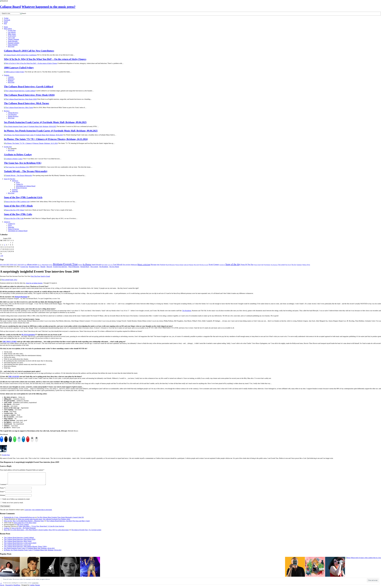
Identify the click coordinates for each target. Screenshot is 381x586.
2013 (1, 264)
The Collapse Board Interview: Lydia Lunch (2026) (20, 543)
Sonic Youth (257, 264)
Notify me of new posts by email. (12, 502)
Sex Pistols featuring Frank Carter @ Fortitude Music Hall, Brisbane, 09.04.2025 (45, 122)
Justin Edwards (12, 41)
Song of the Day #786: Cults (18, 214)
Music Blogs (8, 28)
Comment (3, 484)
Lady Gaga (110, 264)
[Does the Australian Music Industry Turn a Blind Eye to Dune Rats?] (50, 567)
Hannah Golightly (13, 43)
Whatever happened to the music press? (48, 6)
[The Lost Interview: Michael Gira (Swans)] (295, 567)
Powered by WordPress (12, 585)
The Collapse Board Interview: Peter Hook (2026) (29, 95)
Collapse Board (10, 6)
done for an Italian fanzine (34, 283)
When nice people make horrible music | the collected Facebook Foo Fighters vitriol (44, 519)
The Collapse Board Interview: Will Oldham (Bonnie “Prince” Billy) (25, 546)
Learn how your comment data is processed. (38, 509)
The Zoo (293, 264)
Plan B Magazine (170, 264)
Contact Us (19, 184)
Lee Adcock (12, 32)
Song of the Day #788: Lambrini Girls (23, 197)
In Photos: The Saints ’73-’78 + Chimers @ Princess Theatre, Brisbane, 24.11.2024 (46, 139)
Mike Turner (12, 34)
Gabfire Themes (35, 585)
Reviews (6, 111)
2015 (8, 264)
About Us (15, 180)
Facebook (7, 20)
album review (32, 264)
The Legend (281, 264)
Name (2, 488)
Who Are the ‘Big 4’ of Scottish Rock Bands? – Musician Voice (24, 521)
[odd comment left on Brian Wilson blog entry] (10, 567)
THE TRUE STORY (9, 341)
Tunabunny (299, 264)
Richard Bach (84, 267)
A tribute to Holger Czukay (18, 154)
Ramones (191, 264)
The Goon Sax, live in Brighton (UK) (22, 163)
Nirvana (153, 265)
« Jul (1, 255)
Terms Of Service (21, 188)
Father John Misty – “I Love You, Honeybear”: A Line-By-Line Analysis (41, 526)
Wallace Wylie (306, 264)
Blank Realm (45, 264)
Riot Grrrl (196, 264)
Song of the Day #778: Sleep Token (25, 522)
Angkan (6, 528)
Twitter (6, 18)
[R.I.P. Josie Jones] (70, 567)
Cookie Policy (35, 583)
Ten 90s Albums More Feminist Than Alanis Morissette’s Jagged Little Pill (60, 517)
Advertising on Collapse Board (25, 186)
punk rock (186, 264)
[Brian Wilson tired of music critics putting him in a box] (363, 558)
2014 (4, 264)
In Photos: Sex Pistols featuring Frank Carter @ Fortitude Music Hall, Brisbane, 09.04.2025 (51, 130)
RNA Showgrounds (203, 264)
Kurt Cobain (104, 264)
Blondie (42, 267)
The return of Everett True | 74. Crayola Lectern (86, 530)
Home (6, 27)
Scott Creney (12, 36)
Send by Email (45, 276)
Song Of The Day (9, 179)
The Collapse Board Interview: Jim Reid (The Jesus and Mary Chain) (68, 521)
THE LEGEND (13, 376)
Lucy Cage (11, 37)
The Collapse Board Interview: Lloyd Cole (17, 545)
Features (6, 75)
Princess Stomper (179, 264)
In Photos (87, 264)
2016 (11, 265)
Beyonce (40, 264)
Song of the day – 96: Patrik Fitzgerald (23, 528)
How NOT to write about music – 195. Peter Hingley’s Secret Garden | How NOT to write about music (36, 530)
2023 (25, 264)
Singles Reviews (13, 116)
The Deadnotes (274, 264)
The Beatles (267, 264)
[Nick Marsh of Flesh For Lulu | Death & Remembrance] (30, 567)
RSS (5, 23)
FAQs (18, 182)
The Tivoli (288, 264)
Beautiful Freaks (34, 267)
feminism (80, 264)
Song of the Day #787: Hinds (18, 205)
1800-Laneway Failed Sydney (19, 67)
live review (127, 265)
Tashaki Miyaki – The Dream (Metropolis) (25, 171)
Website (2, 495)
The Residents (103, 267)
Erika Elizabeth (13, 45)
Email (6, 22)
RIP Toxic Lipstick (23, 524)
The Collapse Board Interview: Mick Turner (26, 103)
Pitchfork (162, 264)
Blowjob (49, 267)
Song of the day (233, 264)
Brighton (51, 264)
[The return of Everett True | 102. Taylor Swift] (90, 567)
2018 (19, 264)
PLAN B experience (28, 334)
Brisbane (10, 80)
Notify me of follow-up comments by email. (16, 499)
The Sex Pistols (114, 267)
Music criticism (143, 264)
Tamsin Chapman (13, 39)
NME (158, 264)
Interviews (11, 79)
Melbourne (134, 264)
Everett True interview (60, 267)
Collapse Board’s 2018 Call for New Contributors (29, 50)
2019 (22, 264)
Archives (15, 189)
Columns (11, 77)
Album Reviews (13, 113)
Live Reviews (12, 114)
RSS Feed (11, 46)
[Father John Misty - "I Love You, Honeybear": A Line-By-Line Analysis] (315, 567)
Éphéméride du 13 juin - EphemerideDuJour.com (19, 517)
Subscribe (15, 191)
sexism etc (222, 264)
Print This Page (35, 276)
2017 (15, 264)
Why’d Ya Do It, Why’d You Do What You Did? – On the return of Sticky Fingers (45, 59)
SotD (262, 264)
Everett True (12, 30)
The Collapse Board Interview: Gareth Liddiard (28, 86)
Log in (2, 585)
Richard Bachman (21, 297)
